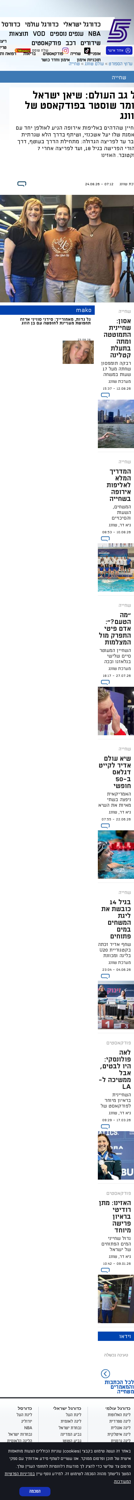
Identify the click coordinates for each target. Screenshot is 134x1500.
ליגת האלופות (119, 1415)
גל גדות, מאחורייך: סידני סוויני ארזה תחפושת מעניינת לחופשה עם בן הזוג (55, 321)
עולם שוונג (94, 64)
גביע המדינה (70, 1434)
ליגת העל (73, 1415)
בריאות (29, 54)
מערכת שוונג (119, 381)
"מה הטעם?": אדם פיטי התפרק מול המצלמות (115, 628)
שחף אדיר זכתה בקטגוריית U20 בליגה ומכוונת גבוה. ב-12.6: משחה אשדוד (114, 955)
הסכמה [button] (35, 1491)
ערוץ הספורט (120, 29)
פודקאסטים (53, 54)
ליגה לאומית (71, 1421)
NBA (28, 1428)
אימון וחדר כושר (55, 60)
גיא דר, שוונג (120, 525)
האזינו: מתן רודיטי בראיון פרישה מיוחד (115, 1216)
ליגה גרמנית (121, 1441)
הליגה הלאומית (19, 1441)
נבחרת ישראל (70, 1428)
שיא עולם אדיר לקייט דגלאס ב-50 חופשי (114, 772)
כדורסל (11, 24)
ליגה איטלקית (119, 1434)
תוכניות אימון (89, 60)
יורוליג (26, 1421)
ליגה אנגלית (121, 1428)
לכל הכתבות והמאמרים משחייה (119, 1387)
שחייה (75, 54)
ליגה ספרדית (120, 1421)
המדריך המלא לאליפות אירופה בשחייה (119, 485)
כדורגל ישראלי (82, 24)
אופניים (94, 54)
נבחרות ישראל (20, 1434)
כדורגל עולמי (42, 24)
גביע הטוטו (72, 1441)
